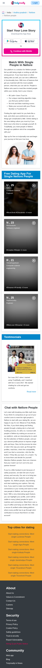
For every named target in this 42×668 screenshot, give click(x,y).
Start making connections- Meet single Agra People (21, 543)
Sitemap (9, 609)
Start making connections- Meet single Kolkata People (21, 550)
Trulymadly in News (14, 663)
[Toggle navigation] (3, 3)
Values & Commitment (15, 597)
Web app (10, 655)
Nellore (32, 13)
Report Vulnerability (14, 640)
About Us (10, 593)
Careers (9, 605)
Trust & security (12, 636)
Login (35, 3)
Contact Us (10, 601)
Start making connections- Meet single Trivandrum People (21, 566)
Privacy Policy (12, 624)
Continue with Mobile (22, 51)
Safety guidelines (13, 632)
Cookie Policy (12, 628)
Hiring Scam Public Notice (17, 644)
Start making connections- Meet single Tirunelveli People (21, 574)
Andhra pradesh (20, 13)
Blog (8, 659)
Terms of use (11, 620)
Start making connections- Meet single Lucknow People (21, 535)
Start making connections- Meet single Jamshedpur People (21, 558)
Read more (31, 392)
